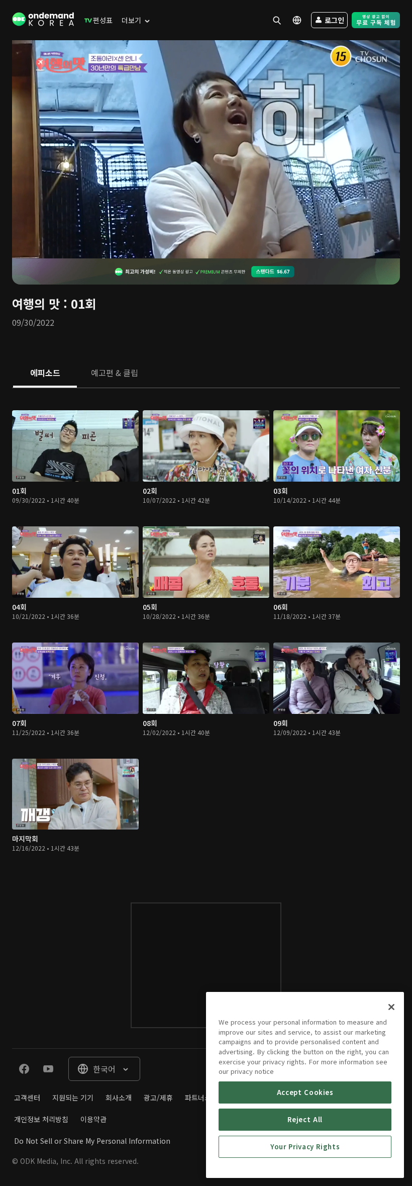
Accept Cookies (305, 1092)
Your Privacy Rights (305, 1146)
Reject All (305, 1119)
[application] (206, 149)
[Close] (391, 1007)
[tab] (45, 373)
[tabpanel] (206, 635)
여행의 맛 (36, 303)
